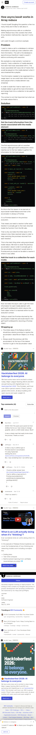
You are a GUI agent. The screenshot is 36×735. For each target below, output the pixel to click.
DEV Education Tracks (9, 712)
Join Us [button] (5, 732)
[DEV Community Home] (7, 2)
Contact (5, 717)
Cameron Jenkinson (12, 7)
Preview (16, 416)
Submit (7, 416)
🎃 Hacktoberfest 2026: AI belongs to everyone (14, 679)
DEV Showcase (22, 715)
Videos (28, 710)
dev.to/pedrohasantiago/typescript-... (18, 472)
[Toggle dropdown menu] (33, 348)
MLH (32, 717)
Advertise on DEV (27, 712)
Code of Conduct (13, 502)
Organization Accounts (10, 715)
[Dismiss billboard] (33, 721)
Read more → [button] (7, 397)
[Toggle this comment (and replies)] (2, 426)
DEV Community (16, 610)
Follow (18, 580)
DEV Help (18, 712)
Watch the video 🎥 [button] (9, 565)
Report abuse (24, 502)
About (29, 715)
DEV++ (22, 710)
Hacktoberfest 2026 (9, 386)
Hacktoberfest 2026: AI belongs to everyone (14, 375)
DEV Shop (26, 717)
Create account (29, 2)
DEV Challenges (14, 710)
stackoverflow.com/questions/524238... (17, 456)
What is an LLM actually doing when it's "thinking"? (17, 533)
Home (7, 710)
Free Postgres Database (15, 717)
